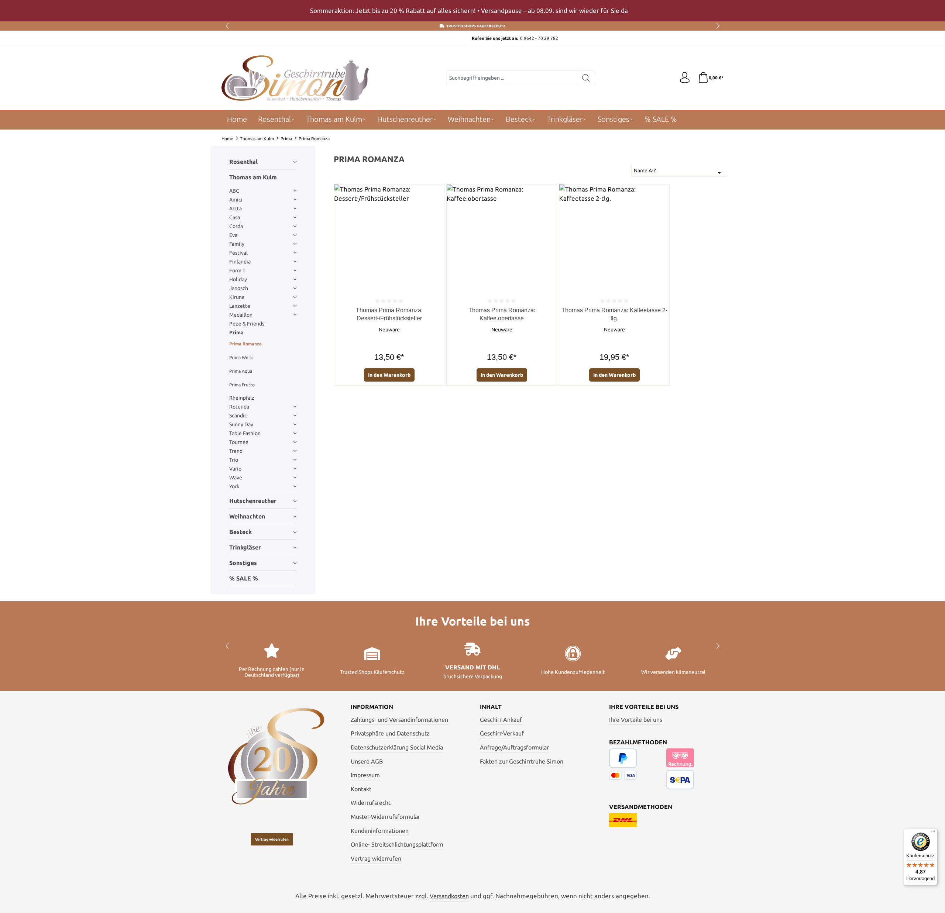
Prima (236, 332)
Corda (236, 226)
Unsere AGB (367, 761)
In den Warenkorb (389, 375)
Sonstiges (243, 562)
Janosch (238, 288)
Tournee (238, 442)
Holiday (238, 279)
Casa (234, 217)
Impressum (365, 775)
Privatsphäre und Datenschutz (390, 733)
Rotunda (239, 407)
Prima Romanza (245, 343)
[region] (472, 10)
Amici (236, 200)
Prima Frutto (242, 384)
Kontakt (361, 789)
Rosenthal (243, 161)
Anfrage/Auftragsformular (514, 747)
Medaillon (240, 315)
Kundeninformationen (380, 830)
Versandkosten (449, 896)
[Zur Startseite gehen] (295, 78)
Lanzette (239, 306)
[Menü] (933, 832)
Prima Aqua (240, 371)
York (234, 486)
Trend (236, 451)
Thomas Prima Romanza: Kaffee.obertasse (501, 314)
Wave (235, 477)
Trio (233, 460)
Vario (235, 469)
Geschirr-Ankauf (501, 719)
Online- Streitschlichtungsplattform (397, 844)
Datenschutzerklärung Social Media (397, 747)
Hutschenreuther (252, 500)
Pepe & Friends (246, 324)
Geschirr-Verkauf (502, 733)
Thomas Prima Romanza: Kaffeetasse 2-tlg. (614, 314)
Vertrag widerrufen (272, 839)
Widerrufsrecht (371, 802)
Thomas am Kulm (253, 177)
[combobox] (512, 77)
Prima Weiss (241, 357)
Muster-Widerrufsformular (385, 816)
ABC (234, 191)
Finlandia (240, 262)
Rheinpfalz (241, 398)
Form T (237, 270)
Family (236, 244)
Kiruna (236, 297)
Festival (238, 253)
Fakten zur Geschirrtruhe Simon (521, 761)
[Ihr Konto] (684, 78)
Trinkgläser (245, 547)
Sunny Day (241, 424)
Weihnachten (247, 516)
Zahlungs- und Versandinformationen (399, 719)
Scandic (238, 415)
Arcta (235, 208)
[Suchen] (586, 77)
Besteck (240, 531)
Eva (233, 235)
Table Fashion (245, 433)
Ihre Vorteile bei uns (635, 719)
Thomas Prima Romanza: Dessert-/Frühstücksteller (389, 314)
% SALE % (243, 578)
